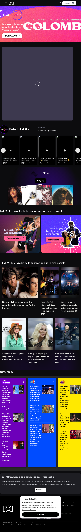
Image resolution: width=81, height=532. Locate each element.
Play (39, 180)
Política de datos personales (25, 524)
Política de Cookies (29, 510)
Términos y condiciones (9, 524)
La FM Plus (65, 505)
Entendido (40, 514)
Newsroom (66, 503)
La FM (73, 503)
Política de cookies (41, 524)
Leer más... (40, 490)
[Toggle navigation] (6, 3)
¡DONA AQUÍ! (11, 36)
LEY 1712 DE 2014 (65, 514)
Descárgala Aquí (14, 238)
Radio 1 (73, 505)
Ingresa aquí (53, 240)
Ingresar (67, 3)
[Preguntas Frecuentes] (60, 3)
